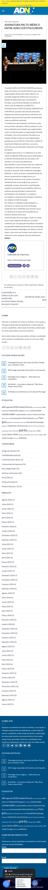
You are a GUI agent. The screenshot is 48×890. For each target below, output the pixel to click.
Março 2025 (7, 562)
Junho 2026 (6, 509)
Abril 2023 (6, 664)
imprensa (12, 425)
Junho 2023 (6, 655)
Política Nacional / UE (10, 486)
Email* (4, 857)
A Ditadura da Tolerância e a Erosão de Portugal (27, 392)
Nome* (4, 847)
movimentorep (22, 426)
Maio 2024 (6, 606)
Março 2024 (7, 615)
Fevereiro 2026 (8, 526)
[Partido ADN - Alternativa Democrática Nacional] (24, 11)
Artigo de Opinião (9, 451)
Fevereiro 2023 (8, 673)
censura (5, 411)
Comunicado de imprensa (12, 464)
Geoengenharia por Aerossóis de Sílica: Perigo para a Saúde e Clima (26, 363)
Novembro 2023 (8, 633)
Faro (40, 418)
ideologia (40, 422)
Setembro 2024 (8, 589)
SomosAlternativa (29, 434)
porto (23, 430)
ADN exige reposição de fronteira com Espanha (26, 370)
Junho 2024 (6, 602)
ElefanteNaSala (28, 418)
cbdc (44, 407)
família (36, 418)
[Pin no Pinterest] (28, 277)
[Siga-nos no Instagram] (19, 5)
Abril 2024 (6, 611)
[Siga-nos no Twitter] (21, 5)
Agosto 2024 (7, 593)
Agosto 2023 (7, 646)
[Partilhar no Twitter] (20, 277)
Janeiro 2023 (7, 677)
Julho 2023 (6, 651)
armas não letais (37, 407)
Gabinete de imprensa (18, 254)
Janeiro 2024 (7, 624)
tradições (40, 434)
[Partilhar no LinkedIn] (32, 277)
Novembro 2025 (8, 535)
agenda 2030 (12, 407)
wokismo (22, 438)
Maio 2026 (6, 513)
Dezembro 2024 (8, 575)
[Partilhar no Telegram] (37, 277)
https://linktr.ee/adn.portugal (19, 260)
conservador (8, 414)
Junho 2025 (6, 549)
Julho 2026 (6, 504)
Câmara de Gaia (39, 414)
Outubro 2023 (7, 637)
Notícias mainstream (10, 473)
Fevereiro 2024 (8, 620)
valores (16, 438)
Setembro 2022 (8, 695)
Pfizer (10, 431)
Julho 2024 (6, 597)
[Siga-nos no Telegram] (30, 5)
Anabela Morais (25, 407)
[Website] (24, 265)
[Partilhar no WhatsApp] (11, 277)
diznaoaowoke (15, 418)
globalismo (10, 422)
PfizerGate (15, 431)
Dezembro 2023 (8, 629)
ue (45, 434)
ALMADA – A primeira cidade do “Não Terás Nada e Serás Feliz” (25, 385)
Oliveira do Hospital (39, 426)
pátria (34, 431)
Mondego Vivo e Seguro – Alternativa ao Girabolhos (24, 378)
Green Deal (23, 422)
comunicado (35, 410)
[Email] (28, 265)
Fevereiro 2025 (8, 566)
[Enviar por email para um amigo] (24, 277)
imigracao (4, 426)
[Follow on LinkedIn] (26, 5)
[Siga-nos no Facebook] (17, 5)
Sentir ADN (12, 434)
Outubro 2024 (7, 584)
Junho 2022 (6, 704)
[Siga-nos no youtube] (28, 5)
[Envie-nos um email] (24, 5)
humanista (31, 422)
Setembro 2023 (8, 642)
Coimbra (27, 411)
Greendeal (16, 422)
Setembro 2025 (8, 540)
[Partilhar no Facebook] (15, 277)
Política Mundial (8, 482)
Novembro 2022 (8, 686)
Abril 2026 (6, 517)
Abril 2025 (6, 557)
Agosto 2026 (7, 500)
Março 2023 (7, 669)
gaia (4, 421)
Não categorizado (12, 21)
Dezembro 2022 (8, 682)
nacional (30, 426)
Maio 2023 (6, 660)
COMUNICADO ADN (11, 460)
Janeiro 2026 (7, 531)
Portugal (29, 431)
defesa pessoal (6, 418)
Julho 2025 (6, 544)
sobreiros (21, 434)
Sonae (36, 434)
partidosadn (5, 431)
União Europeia (8, 438)
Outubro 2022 (7, 691)
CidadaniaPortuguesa (16, 411)
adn (4, 407)
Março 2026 (7, 522)
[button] (3, 11)
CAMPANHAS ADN (10, 455)
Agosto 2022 (7, 700)
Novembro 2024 (8, 580)
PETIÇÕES (6, 477)
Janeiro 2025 (7, 571)
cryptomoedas (21, 414)
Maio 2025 (6, 553)
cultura (29, 414)
